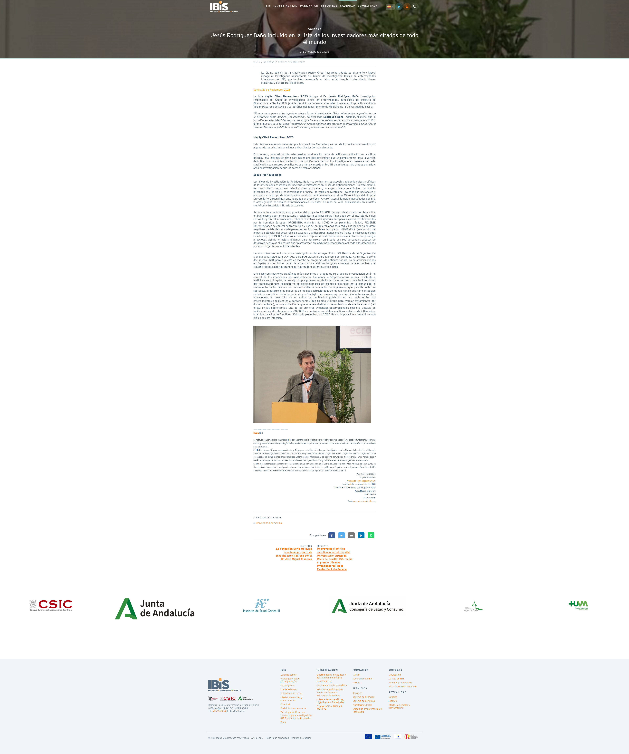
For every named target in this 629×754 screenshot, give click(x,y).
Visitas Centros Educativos (403, 686)
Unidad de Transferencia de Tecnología (367, 710)
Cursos (356, 682)
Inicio (256, 62)
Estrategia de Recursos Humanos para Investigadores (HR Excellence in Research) (296, 715)
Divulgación (395, 674)
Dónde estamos (288, 689)
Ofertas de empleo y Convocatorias (291, 699)
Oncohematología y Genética (331, 685)
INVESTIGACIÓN (285, 6)
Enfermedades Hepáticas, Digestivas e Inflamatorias (330, 701)
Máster (356, 674)
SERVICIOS (329, 6)
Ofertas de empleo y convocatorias (399, 706)
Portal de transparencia (293, 708)
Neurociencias (324, 681)
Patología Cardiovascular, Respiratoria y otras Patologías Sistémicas (329, 692)
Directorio (285, 704)
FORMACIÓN (309, 6)
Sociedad (269, 62)
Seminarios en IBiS (362, 678)
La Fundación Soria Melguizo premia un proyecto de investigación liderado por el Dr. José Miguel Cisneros (294, 554)
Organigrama (287, 685)
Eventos (393, 701)
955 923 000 (220, 711)
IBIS (268, 6)
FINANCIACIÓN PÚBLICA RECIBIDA (329, 708)
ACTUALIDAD (367, 6)
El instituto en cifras (291, 693)
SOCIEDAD (347, 6)
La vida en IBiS (396, 678)
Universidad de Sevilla (269, 523)
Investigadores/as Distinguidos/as (289, 680)
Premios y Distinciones (291, 62)
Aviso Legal (257, 738)
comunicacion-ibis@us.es (364, 501)
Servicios (357, 693)
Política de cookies (301, 738)
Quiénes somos (288, 674)
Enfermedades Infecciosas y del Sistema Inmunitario (331, 676)
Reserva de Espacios (363, 697)
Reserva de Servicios (364, 701)
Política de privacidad (277, 738)
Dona (283, 722)
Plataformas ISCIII (362, 705)
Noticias (393, 697)
